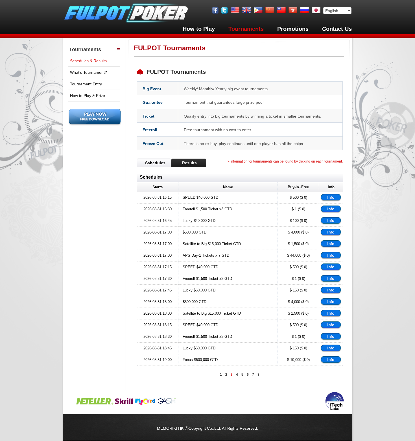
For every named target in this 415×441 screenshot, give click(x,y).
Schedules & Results (88, 61)
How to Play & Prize (87, 95)
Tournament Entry (86, 84)
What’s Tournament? (88, 72)
